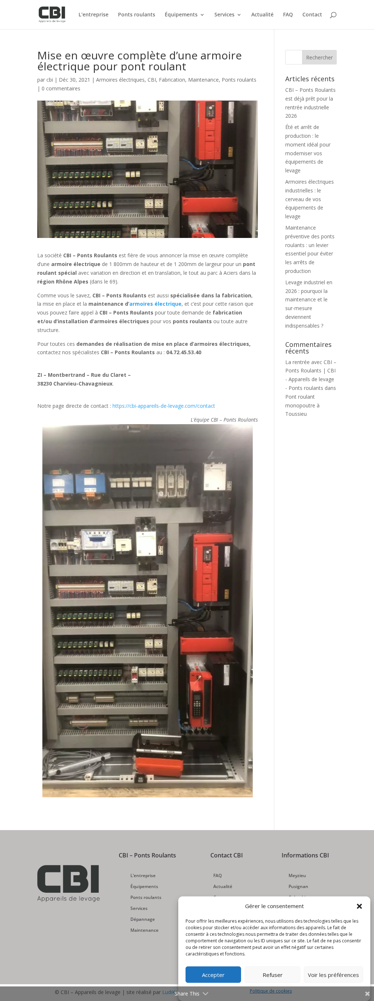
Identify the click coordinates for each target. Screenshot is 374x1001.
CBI (152, 79)
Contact (312, 15)
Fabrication (172, 79)
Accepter (213, 974)
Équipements (181, 15)
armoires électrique (155, 303)
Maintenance (203, 79)
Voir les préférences (333, 974)
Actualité (262, 15)
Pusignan (298, 886)
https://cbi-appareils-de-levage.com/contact (163, 405)
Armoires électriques (120, 79)
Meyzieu (297, 876)
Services (224, 15)
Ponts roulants (136, 15)
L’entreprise (93, 15)
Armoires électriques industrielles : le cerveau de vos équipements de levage (309, 199)
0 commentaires (61, 88)
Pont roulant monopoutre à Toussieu (302, 405)
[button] (359, 906)
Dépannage (142, 919)
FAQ (288, 15)
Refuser (273, 974)
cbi (49, 79)
